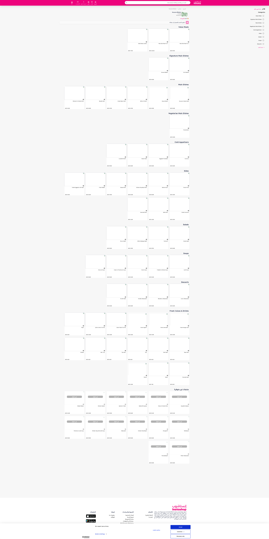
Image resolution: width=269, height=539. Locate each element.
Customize (179, 531)
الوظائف (113, 517)
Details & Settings (100, 534)
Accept (180, 527)
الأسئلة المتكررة (149, 515)
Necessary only (180, 536)
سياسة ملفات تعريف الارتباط (127, 523)
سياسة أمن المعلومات (128, 521)
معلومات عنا (112, 515)
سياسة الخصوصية (129, 519)
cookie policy (156, 530)
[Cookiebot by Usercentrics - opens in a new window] (86, 537)
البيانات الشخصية (130, 515)
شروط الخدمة (130, 517)
